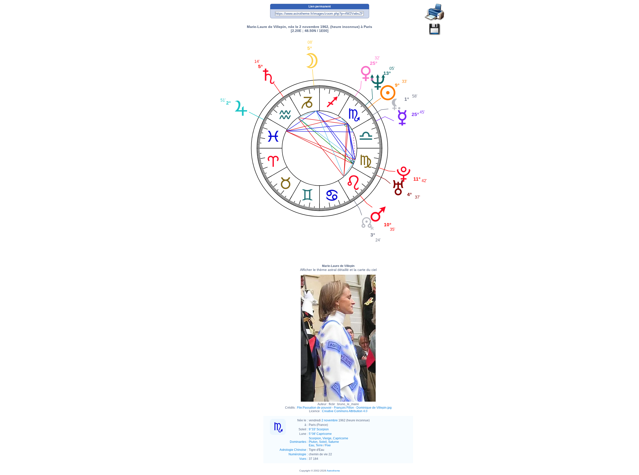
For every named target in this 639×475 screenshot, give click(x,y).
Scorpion (315, 438)
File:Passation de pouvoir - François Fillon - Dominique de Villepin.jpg (344, 407)
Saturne (333, 442)
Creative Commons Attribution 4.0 (344, 411)
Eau (311, 445)
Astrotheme (333, 470)
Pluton (313, 442)
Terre (319, 445)
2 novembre (329, 420)
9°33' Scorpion (319, 429)
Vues (302, 459)
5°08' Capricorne (320, 434)
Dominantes (298, 442)
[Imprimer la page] (435, 12)
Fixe (328, 445)
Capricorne (340, 438)
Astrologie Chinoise (293, 450)
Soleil (323, 442)
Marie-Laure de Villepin (338, 268)
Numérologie (297, 454)
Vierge (326, 438)
